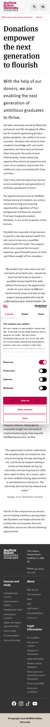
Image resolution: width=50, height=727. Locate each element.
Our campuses (34, 594)
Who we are (32, 589)
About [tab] (41, 314)
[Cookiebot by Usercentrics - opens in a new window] (35, 306)
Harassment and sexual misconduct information (36, 675)
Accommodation (11, 635)
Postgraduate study (13, 609)
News (29, 598)
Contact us (32, 617)
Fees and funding (12, 640)
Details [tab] (25, 314)
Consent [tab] (9, 314)
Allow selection (25, 409)
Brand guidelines (35, 612)
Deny (25, 418)
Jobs (29, 603)
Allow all (25, 400)
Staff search (32, 608)
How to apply (10, 630)
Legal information (35, 658)
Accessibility (33, 637)
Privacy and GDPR (35, 683)
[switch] (43, 371)
